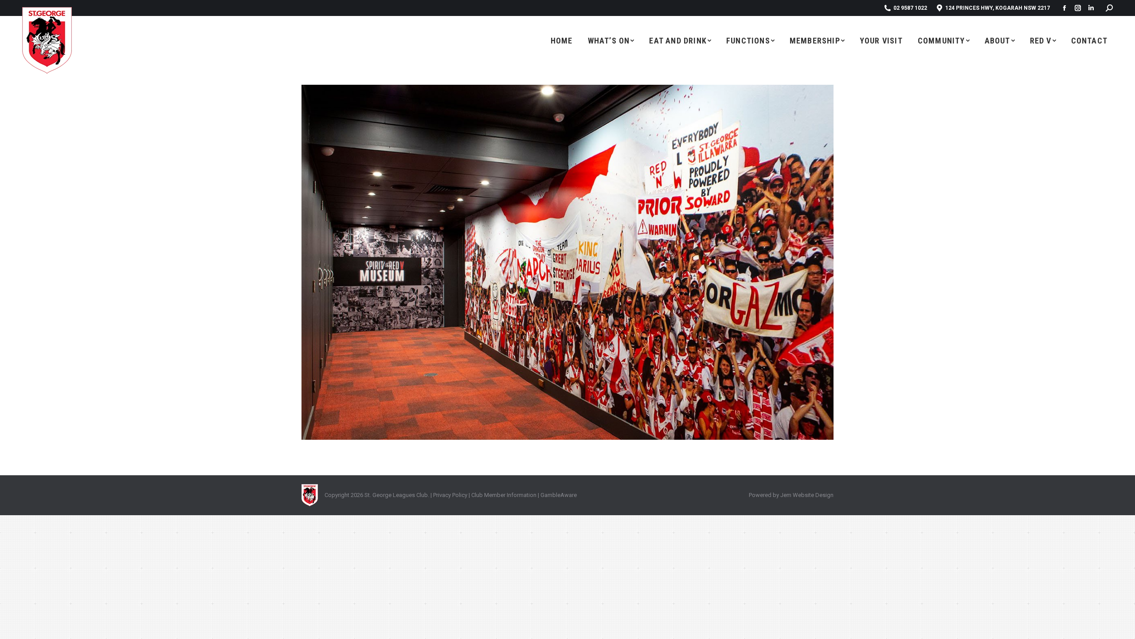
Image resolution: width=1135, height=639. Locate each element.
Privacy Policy (450, 495)
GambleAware (558, 495)
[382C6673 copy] (567, 262)
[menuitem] (561, 40)
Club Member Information (503, 495)
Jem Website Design (807, 495)
